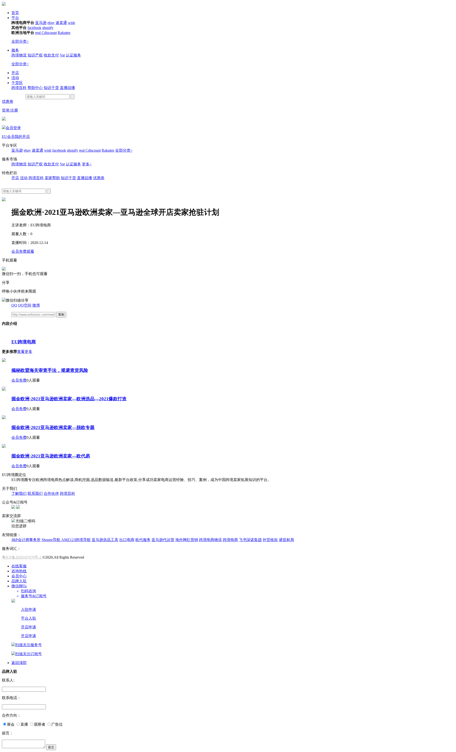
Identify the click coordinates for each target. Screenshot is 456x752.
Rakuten (64, 33)
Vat (62, 55)
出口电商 (126, 540)
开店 (15, 73)
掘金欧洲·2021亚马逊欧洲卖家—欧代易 (50, 455)
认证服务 (73, 55)
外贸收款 (270, 540)
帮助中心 (35, 88)
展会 (10, 724)
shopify (47, 28)
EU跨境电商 (23, 341)
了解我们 (19, 493)
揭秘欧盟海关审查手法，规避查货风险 (49, 370)
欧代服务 (143, 540)
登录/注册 (10, 110)
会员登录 (13, 128)
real (38, 33)
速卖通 (61, 23)
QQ (14, 305)
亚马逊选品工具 (105, 540)
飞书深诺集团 (250, 540)
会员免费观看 (22, 251)
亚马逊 (41, 23)
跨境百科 (19, 88)
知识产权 (35, 55)
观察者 (39, 724)
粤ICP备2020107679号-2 (22, 557)
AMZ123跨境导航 (76, 540)
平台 (15, 18)
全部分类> (20, 41)
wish (71, 23)
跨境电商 (230, 540)
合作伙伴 (51, 493)
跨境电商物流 (210, 540)
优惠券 (7, 101)
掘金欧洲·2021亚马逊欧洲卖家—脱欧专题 (53, 427)
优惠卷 (98, 178)
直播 (24, 724)
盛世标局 (286, 540)
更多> (87, 164)
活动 (15, 78)
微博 (36, 305)
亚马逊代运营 (163, 540)
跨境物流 (19, 55)
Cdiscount (49, 33)
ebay (51, 23)
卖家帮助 (52, 178)
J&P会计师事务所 (26, 540)
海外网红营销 (186, 540)
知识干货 (51, 88)
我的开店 (22, 137)
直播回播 (67, 88)
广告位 (57, 724)
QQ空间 (24, 305)
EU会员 (8, 137)
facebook (34, 28)
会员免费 (19, 380)
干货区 (17, 83)
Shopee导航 (51, 540)
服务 (15, 50)
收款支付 (51, 55)
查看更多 (24, 352)
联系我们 (35, 493)
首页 (15, 13)
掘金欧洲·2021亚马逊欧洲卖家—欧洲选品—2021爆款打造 (69, 398)
